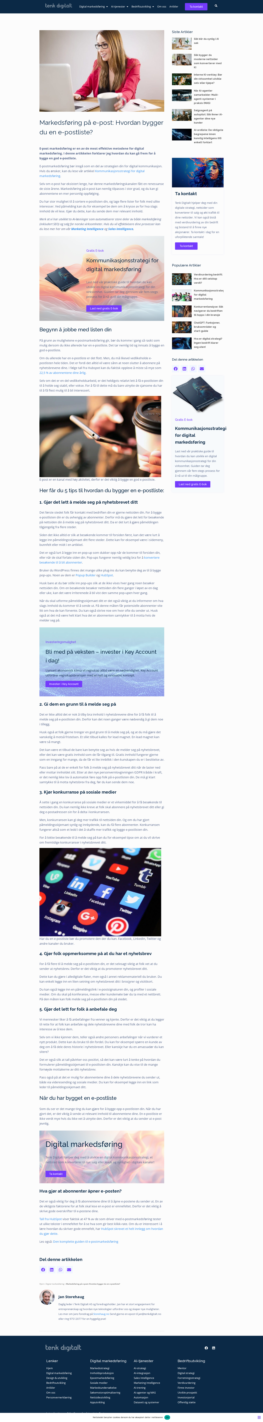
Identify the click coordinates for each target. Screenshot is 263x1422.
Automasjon (141, 1397)
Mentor (182, 1368)
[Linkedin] (213, 1348)
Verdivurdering (186, 1383)
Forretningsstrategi (189, 1378)
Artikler (173, 6)
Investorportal (186, 1397)
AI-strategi (140, 1368)
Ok (167, 1417)
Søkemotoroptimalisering (105, 1392)
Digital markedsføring (92, 6)
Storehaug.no (101, 1314)
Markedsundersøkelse (103, 1387)
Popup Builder (86, 575)
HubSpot (107, 575)
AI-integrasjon (142, 1373)
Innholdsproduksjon (102, 1373)
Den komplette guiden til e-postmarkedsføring (85, 1241)
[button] (216, 6)
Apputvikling (97, 1402)
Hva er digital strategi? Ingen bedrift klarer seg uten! (208, 342)
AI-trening (140, 1387)
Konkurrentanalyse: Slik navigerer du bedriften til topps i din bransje (208, 310)
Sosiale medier (99, 1383)
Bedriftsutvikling (141, 6)
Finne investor (186, 1387)
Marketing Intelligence (87, 229)
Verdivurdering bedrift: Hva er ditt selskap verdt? (208, 278)
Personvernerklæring (59, 1397)
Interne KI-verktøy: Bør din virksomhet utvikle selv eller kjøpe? (208, 78)
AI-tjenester (118, 6)
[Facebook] (206, 1348)
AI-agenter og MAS (145, 1392)
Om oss (161, 6)
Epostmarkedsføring (102, 1378)
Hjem (41, 1284)
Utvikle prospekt (187, 1392)
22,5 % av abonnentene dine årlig (62, 373)
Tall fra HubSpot (50, 1219)
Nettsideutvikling (100, 1397)
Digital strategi (186, 1373)
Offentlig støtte (187, 1402)
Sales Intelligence (120, 229)
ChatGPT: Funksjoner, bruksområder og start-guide (207, 326)
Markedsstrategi (99, 1368)
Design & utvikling (56, 1378)
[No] (259, 1417)
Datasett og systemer (146, 1402)
